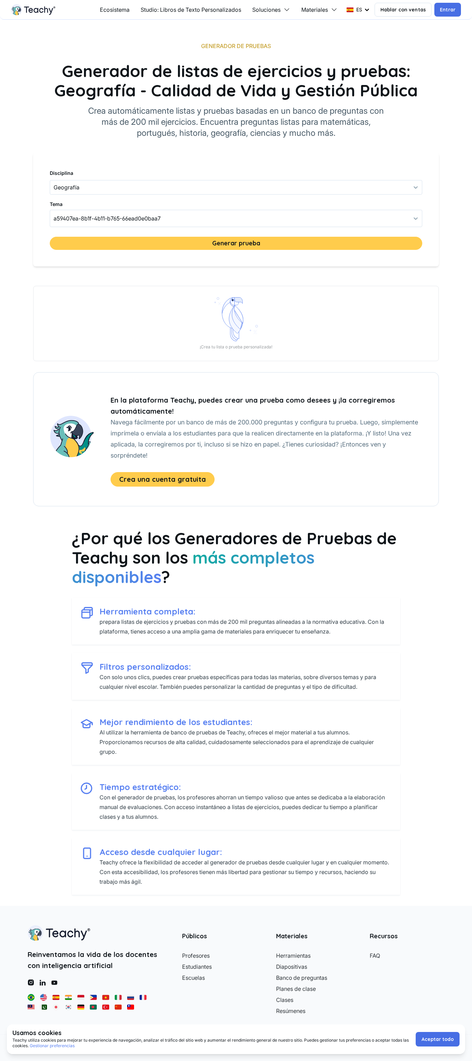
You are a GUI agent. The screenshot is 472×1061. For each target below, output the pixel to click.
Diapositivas (291, 966)
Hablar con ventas (403, 10)
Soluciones (266, 9)
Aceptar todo (438, 1039)
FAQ (375, 955)
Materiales (314, 9)
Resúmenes (290, 1010)
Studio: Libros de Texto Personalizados (191, 9)
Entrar (447, 10)
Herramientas (293, 955)
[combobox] (54, 218)
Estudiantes (197, 966)
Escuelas (193, 977)
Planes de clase (296, 988)
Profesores (196, 955)
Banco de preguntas (301, 977)
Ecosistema (115, 9)
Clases (284, 999)
